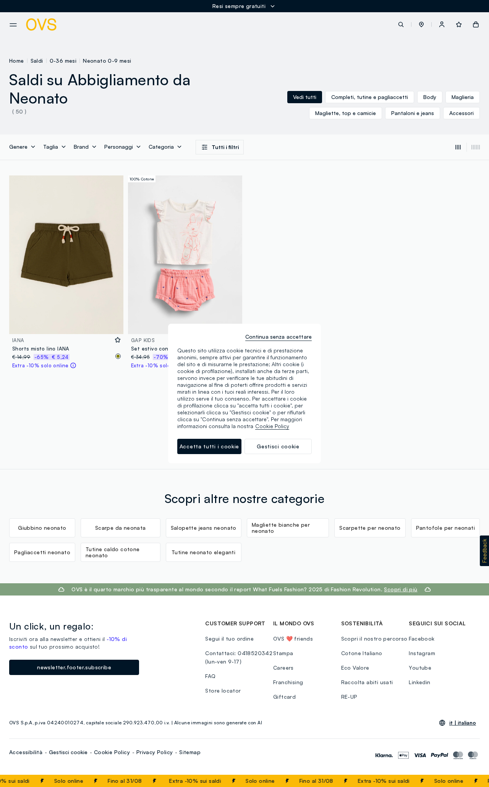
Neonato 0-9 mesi (107, 60)
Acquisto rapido (66, 323)
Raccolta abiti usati (367, 682)
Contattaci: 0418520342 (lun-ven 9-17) (238, 657)
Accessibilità (25, 752)
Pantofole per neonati (445, 527)
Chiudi (468, 781)
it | (462, 723)
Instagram (422, 653)
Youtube (420, 667)
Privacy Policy (154, 752)
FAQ (210, 676)
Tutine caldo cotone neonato (113, 552)
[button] (421, 24)
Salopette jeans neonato (203, 527)
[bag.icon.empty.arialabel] (476, 24)
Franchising (288, 682)
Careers (283, 667)
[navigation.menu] (13, 25)
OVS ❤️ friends (293, 638)
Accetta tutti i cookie (209, 446)
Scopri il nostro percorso (374, 638)
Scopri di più (400, 589)
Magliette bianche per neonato (281, 527)
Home (16, 60)
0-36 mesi (63, 60)
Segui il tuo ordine (229, 638)
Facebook (421, 638)
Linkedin (419, 682)
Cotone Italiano (361, 653)
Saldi (37, 60)
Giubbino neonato (42, 527)
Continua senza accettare (278, 336)
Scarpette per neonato (369, 527)
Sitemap (190, 752)
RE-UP (349, 696)
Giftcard (284, 696)
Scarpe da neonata (120, 527)
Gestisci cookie (68, 752)
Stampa (283, 653)
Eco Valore (355, 667)
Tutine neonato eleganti (203, 552)
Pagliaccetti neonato (42, 552)
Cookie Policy (112, 752)
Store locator (223, 690)
